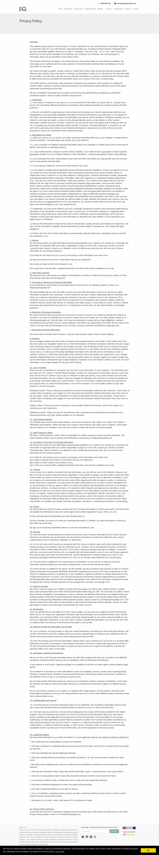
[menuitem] (60, 9)
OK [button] (148, 850)
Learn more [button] (59, 852)
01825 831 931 (105, 3)
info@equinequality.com (126, 3)
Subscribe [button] (114, 831)
